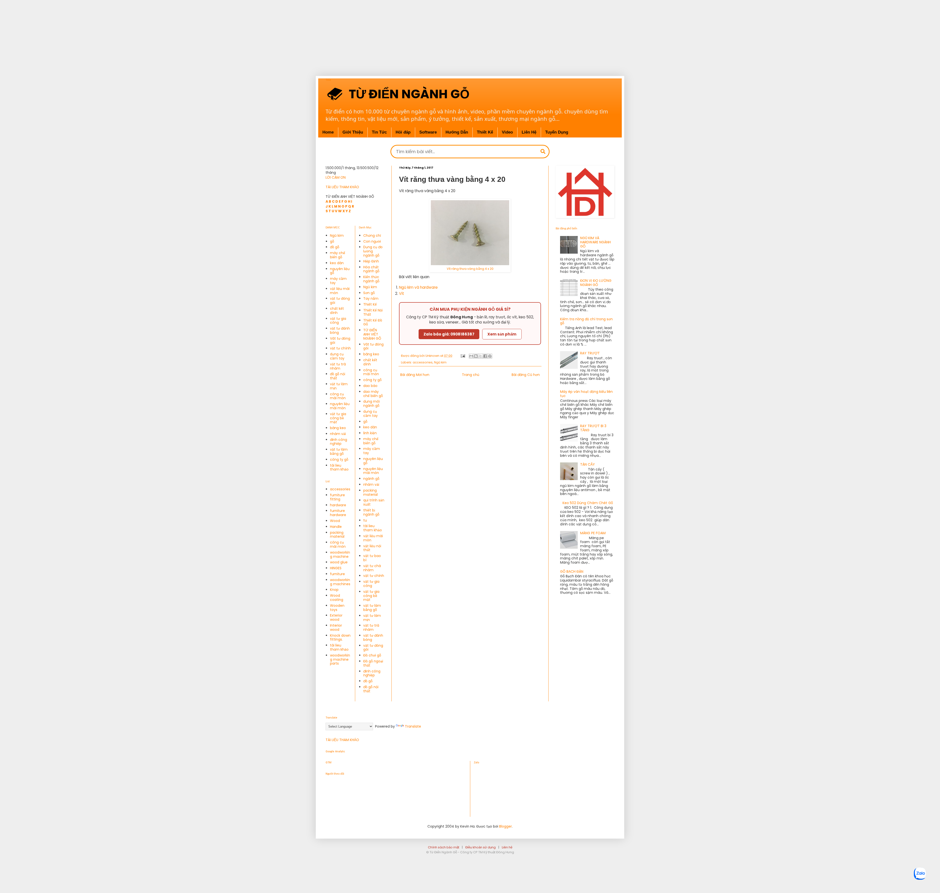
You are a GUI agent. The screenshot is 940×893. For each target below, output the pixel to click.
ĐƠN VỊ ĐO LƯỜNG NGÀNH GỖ (595, 282)
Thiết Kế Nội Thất (373, 312)
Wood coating (336, 597)
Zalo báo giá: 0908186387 (448, 334)
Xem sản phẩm (502, 334)
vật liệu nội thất (372, 548)
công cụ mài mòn (338, 396)
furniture (337, 573)
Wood (335, 520)
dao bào (370, 385)
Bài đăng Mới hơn (414, 374)
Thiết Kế (370, 304)
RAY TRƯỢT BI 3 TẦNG (593, 428)
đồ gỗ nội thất (337, 376)
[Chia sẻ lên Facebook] (485, 356)
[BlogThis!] (475, 356)
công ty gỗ (339, 459)
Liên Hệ (529, 132)
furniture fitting (337, 497)
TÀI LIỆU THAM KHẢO (342, 187)
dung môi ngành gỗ (371, 403)
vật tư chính (340, 348)
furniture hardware (338, 512)
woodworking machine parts (340, 659)
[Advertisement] (157, 34)
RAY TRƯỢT (590, 353)
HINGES (335, 568)
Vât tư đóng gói (340, 340)
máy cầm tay (338, 280)
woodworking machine (340, 554)
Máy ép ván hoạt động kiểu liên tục (586, 393)
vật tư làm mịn (339, 386)
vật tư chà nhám (372, 567)
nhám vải (338, 433)
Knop (334, 589)
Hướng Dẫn (457, 132)
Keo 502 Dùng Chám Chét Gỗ (588, 502)
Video (507, 132)
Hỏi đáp (403, 132)
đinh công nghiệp (338, 441)
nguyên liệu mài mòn (340, 405)
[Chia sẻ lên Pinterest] (489, 356)
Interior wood (336, 627)
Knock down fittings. (340, 637)
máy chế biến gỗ (337, 255)
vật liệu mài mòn (340, 290)
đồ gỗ (334, 247)
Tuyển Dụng (556, 132)
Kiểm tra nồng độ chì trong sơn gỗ (586, 321)
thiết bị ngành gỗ (371, 512)
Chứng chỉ (372, 235)
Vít (401, 293)
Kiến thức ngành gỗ (371, 279)
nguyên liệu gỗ (340, 270)
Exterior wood (336, 617)
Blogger (505, 826)
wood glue (339, 562)
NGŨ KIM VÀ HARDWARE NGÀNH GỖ (595, 242)
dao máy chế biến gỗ (373, 393)
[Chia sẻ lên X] (480, 356)
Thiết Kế (485, 132)
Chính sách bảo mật (443, 847)
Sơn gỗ (369, 292)
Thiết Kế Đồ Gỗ (372, 322)
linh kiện (370, 433)
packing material (337, 534)
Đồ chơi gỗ (372, 655)
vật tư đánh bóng (340, 330)
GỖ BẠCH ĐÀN (571, 571)
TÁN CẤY (587, 464)
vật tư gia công (338, 320)
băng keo (338, 427)
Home (328, 132)
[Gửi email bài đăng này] (471, 356)
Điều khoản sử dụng (480, 847)
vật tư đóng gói (340, 300)
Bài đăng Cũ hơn (526, 374)
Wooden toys (337, 607)
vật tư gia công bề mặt (338, 418)
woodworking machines (340, 581)
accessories (423, 362)
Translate (413, 726)
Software (428, 132)
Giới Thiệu (352, 132)
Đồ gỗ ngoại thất (373, 663)
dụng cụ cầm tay (337, 356)
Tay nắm (370, 298)
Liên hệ (507, 847)
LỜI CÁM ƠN (336, 177)
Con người (372, 241)
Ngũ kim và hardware (418, 287)
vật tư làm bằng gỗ (339, 451)
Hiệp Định (371, 261)
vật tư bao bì (372, 557)
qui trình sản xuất (373, 502)
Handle (336, 526)
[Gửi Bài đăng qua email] (462, 356)
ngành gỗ (371, 478)
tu (365, 520)
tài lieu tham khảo (339, 467)
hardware (338, 505)
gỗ (332, 241)
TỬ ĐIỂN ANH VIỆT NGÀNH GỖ (372, 334)
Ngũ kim (440, 362)
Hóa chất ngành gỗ (371, 269)
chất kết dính (337, 310)
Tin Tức (379, 132)
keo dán (337, 262)
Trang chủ (470, 374)
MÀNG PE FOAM (593, 533)
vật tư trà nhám (338, 366)
